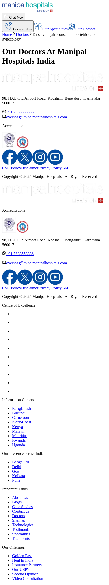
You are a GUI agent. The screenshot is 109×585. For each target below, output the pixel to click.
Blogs (17, 502)
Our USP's (20, 569)
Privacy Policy (50, 168)
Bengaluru (20, 462)
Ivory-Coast (21, 422)
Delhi (16, 467)
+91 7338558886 (20, 112)
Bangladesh (21, 408)
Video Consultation (27, 578)
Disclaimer (29, 168)
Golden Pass (22, 556)
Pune (16, 480)
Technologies (22, 525)
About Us (20, 497)
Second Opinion (25, 574)
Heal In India (22, 560)
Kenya (17, 427)
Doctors (22, 34)
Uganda (18, 445)
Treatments (21, 538)
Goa (15, 471)
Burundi (18, 413)
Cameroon (20, 417)
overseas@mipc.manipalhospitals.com (36, 117)
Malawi (18, 431)
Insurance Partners (27, 565)
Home (7, 34)
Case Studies (22, 507)
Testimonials (22, 529)
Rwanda (19, 440)
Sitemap (18, 520)
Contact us (20, 511)
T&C (66, 168)
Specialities (21, 534)
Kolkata (18, 476)
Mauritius (19, 436)
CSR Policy (11, 168)
